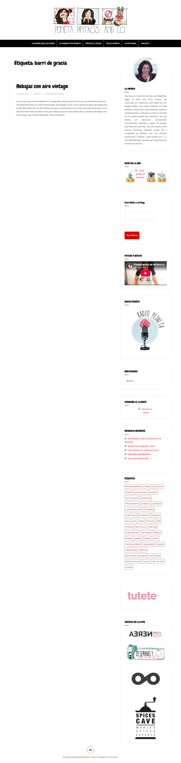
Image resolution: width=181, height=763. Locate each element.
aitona (160, 486)
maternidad (152, 527)
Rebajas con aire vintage (42, 86)
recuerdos (160, 544)
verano (146, 561)
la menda (129, 527)
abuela (147, 486)
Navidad (128, 538)
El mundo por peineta (70, 43)
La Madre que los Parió (43, 43)
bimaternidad (146, 498)
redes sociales (130, 550)
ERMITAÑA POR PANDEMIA (139, 454)
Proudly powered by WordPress (76, 757)
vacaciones (136, 561)
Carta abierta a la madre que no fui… (144, 450)
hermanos (150, 521)
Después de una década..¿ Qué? (141, 446)
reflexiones (143, 550)
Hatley (141, 521)
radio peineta (148, 544)
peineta (147, 538)
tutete (127, 561)
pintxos (155, 538)
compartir (146, 503)
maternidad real (131, 532)
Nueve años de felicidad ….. (140, 458)
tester (158, 555)
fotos (127, 521)
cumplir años (130, 515)
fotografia (156, 515)
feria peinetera (143, 515)
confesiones (156, 503)
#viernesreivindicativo (133, 486)
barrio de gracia (131, 498)
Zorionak (128, 567)
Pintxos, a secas (94, 43)
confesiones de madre (133, 509)
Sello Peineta (113, 43)
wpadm (37, 93)
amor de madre (140, 492)
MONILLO (157, 532)
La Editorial (130, 43)
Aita (154, 486)
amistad (128, 492)
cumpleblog (149, 509)
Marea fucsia (140, 527)
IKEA (159, 521)
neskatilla (138, 538)
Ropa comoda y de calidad (135, 555)
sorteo (150, 555)
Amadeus (102, 757)
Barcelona (153, 492)
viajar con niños (158, 561)
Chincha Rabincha (132, 503)
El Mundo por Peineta (54, 93)
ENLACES (145, 43)
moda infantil (146, 532)
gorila (134, 521)
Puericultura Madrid (133, 544)
